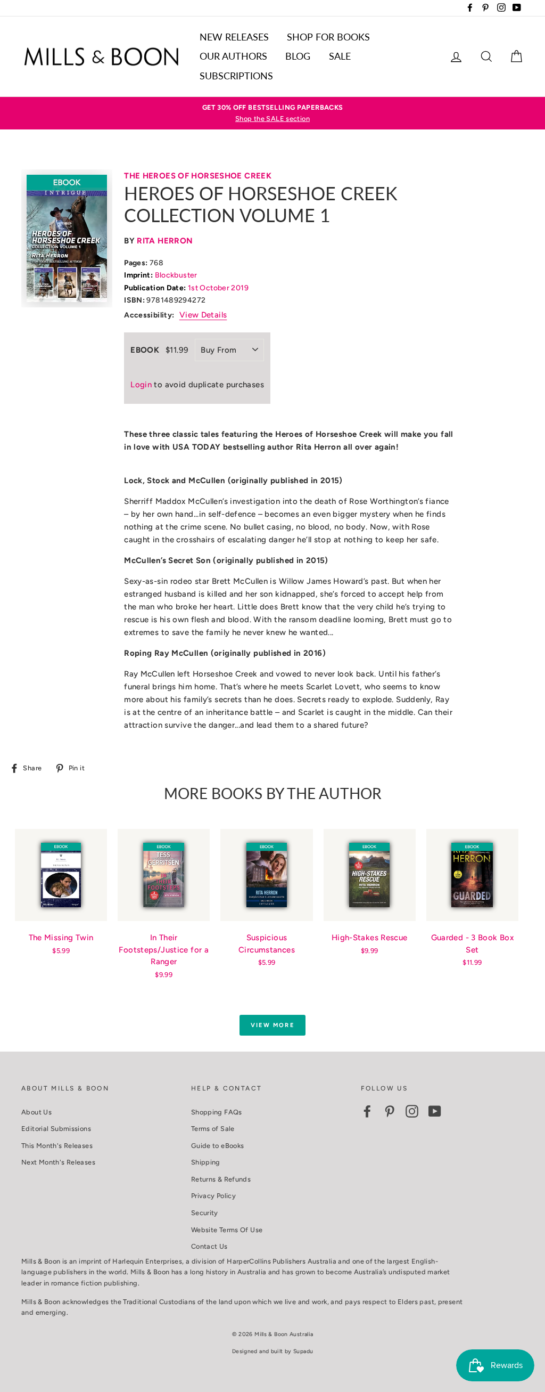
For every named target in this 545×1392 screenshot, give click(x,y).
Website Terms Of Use (227, 1230)
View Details (203, 315)
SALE (340, 56)
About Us (36, 1112)
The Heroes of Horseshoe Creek (197, 176)
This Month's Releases (57, 1146)
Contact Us (209, 1246)
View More (272, 1025)
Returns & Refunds (221, 1179)
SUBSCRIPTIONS (236, 76)
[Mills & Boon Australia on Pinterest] (389, 1111)
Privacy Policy (213, 1196)
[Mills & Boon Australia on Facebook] (367, 1111)
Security (204, 1213)
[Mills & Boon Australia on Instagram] (412, 1111)
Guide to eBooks (217, 1146)
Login (141, 384)
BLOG (297, 56)
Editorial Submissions (56, 1129)
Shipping (205, 1162)
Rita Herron (165, 241)
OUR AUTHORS (233, 56)
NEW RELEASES (234, 37)
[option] (272, 113)
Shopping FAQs (216, 1112)
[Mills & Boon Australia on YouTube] (434, 1111)
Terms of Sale (213, 1129)
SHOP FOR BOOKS (328, 37)
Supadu (303, 1351)
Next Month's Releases (58, 1162)
